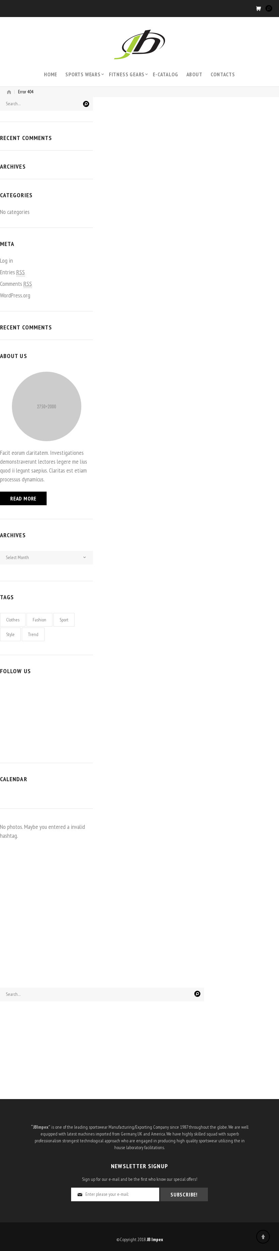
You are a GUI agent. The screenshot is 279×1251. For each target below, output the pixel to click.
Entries (12, 272)
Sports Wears (83, 74)
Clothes (12, 620)
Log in (6, 260)
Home (50, 74)
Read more (23, 498)
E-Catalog (165, 74)
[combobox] (46, 558)
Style (10, 634)
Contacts (223, 74)
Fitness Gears (127, 74)
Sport (64, 620)
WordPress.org (15, 295)
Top (263, 1237)
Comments (16, 284)
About (194, 74)
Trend (33, 634)
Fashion (39, 620)
